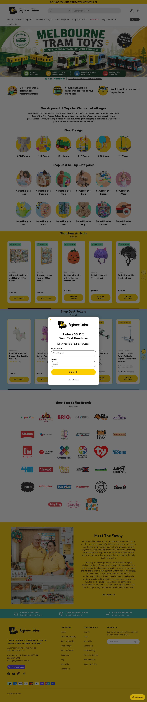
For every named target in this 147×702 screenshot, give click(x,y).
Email (54, 359)
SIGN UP (73, 372)
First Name (56, 349)
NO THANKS (74, 379)
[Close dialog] (50, 319)
